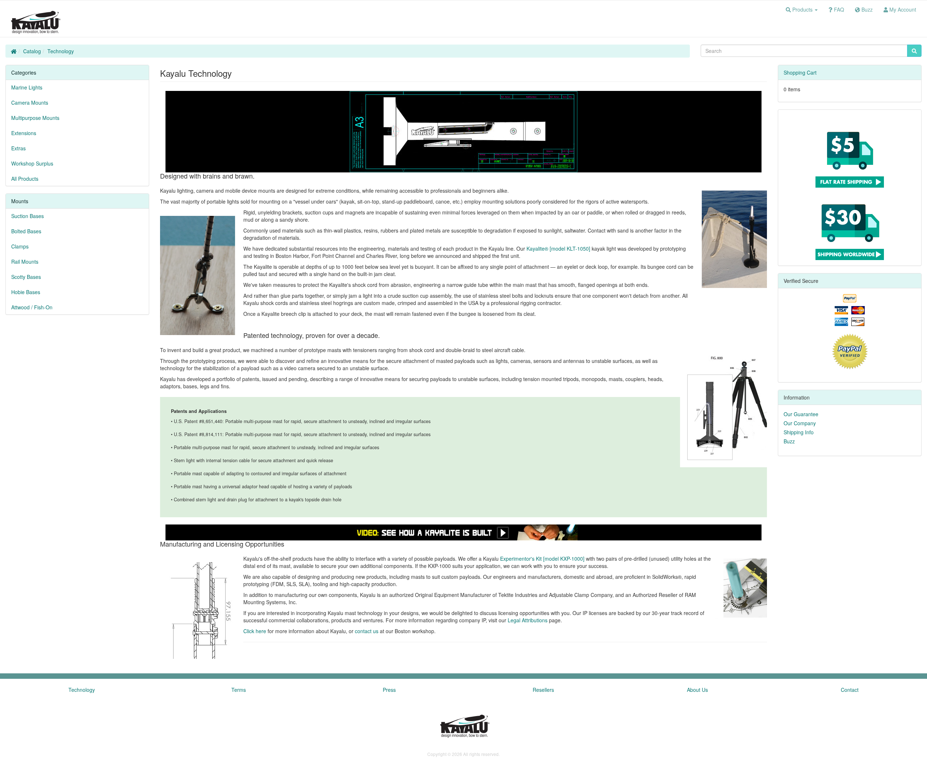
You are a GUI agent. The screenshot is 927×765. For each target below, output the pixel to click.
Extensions (23, 133)
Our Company (800, 423)
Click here (254, 631)
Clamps (20, 246)
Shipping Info (799, 432)
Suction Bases (27, 216)
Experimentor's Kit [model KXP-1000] (542, 558)
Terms (238, 689)
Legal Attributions (528, 620)
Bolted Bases (26, 231)
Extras (18, 148)
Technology (60, 51)
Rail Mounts (24, 261)
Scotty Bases (26, 276)
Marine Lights (26, 87)
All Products (24, 178)
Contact (850, 689)
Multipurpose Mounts (35, 117)
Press (389, 689)
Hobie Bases (25, 292)
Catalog (32, 51)
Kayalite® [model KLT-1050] (558, 248)
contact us (366, 631)
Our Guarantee (801, 414)
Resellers (543, 689)
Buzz (789, 441)
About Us (697, 689)
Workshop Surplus (32, 163)
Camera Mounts (29, 102)
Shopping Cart (800, 72)
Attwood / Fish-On (32, 307)
